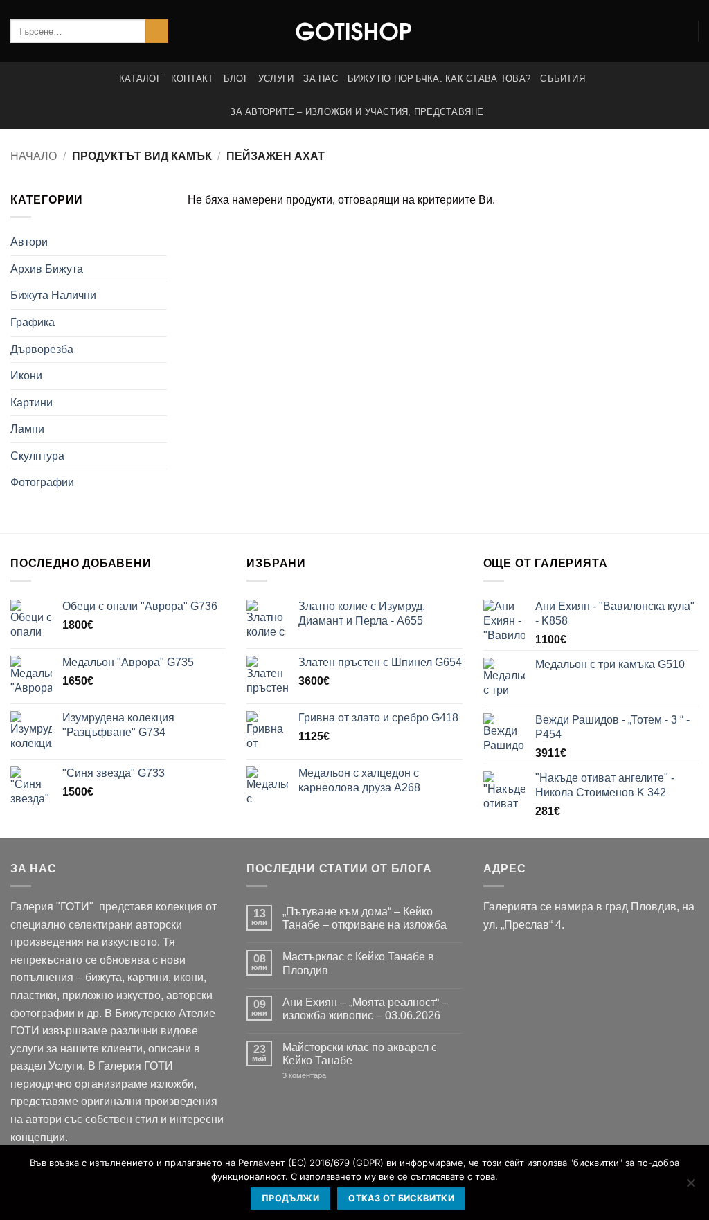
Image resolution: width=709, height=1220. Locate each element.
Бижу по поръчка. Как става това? (439, 78)
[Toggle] (158, 242)
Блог (236, 78)
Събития (562, 78)
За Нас (320, 78)
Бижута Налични (53, 295)
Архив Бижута (46, 269)
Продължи (290, 1198)
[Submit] (156, 31)
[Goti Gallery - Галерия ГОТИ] (354, 31)
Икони (26, 376)
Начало (33, 156)
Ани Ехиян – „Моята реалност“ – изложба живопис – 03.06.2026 (365, 1008)
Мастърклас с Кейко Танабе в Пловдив (358, 963)
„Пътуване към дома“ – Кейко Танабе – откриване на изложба (364, 918)
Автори (29, 242)
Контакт (192, 78)
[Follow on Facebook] (660, 31)
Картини (31, 403)
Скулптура (37, 456)
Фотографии (42, 482)
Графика (32, 322)
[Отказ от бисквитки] (690, 1187)
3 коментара (325, 1075)
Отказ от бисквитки (401, 1198)
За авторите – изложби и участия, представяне (356, 112)
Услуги (276, 78)
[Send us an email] (678, 31)
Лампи (27, 429)
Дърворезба (41, 349)
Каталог (140, 78)
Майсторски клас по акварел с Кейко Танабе (359, 1053)
